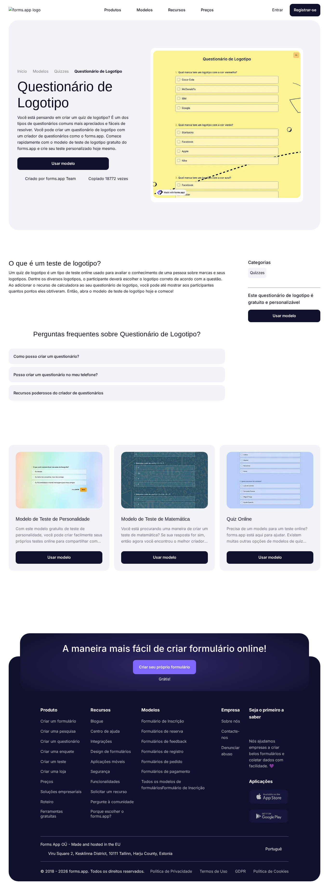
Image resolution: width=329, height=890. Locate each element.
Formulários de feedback (164, 741)
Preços (46, 781)
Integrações (101, 741)
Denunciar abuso (230, 750)
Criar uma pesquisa (58, 731)
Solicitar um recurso (109, 791)
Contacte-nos (230, 734)
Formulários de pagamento (165, 771)
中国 (273, 835)
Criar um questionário (60, 741)
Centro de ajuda (105, 731)
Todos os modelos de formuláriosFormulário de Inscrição (173, 784)
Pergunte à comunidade (112, 801)
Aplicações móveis (108, 761)
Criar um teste (53, 761)
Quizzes (257, 272)
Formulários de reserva (162, 731)
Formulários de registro (162, 751)
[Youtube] (285, 729)
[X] (274, 729)
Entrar (277, 9)
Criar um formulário (58, 721)
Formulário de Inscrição (162, 721)
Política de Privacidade (171, 871)
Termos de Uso (213, 871)
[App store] (269, 797)
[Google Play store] (269, 816)
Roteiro (46, 801)
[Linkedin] (253, 729)
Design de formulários (111, 751)
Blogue (97, 721)
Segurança (100, 771)
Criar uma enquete (57, 751)
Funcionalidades (105, 781)
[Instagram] (263, 729)
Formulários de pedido (161, 761)
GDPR (240, 871)
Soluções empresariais (60, 791)
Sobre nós (230, 721)
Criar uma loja (53, 771)
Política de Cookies (271, 871)
